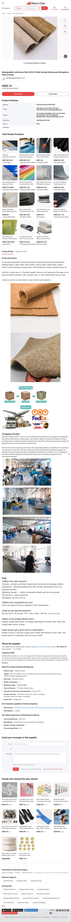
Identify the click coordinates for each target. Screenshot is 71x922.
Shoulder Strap (41, 708)
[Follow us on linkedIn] (51, 913)
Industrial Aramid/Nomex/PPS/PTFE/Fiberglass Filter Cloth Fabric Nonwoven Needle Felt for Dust (10, 156)
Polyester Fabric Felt (27, 894)
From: (10, 744)
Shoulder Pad (32, 708)
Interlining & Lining (36, 881)
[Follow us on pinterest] (68, 910)
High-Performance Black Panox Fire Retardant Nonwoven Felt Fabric (43, 156)
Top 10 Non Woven (8, 902)
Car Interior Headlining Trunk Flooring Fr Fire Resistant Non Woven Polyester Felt (60, 183)
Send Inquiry (18, 94)
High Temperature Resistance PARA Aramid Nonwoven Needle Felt (9, 238)
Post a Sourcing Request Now (53, 769)
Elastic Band (51, 708)
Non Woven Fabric (18, 13)
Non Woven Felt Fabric (43, 894)
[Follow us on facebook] (57, 910)
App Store (6, 910)
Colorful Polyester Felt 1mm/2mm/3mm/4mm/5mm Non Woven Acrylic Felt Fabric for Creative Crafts (27, 183)
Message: (9, 754)
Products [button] (18, 8)
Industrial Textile (8, 881)
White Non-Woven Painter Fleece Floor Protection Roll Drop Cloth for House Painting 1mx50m (26, 156)
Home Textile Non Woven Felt (51, 898)
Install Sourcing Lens (11, 913)
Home (3, 13)
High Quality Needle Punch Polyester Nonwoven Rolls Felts (61, 156)
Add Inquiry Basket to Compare (36, 63)
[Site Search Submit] (44, 8)
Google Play (17, 910)
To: (11, 749)
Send (15, 769)
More (3, 906)
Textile (9, 13)
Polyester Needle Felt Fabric (11, 898)
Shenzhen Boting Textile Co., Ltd (15, 78)
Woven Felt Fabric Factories (31, 898)
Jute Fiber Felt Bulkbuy (39, 902)
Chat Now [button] (54, 94)
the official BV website (44, 647)
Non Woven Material (43, 889)
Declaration (55, 917)
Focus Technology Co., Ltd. (22, 917)
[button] (3, 3)
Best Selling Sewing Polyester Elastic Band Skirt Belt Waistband (60, 828)
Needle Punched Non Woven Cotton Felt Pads (43, 237)
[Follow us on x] (60, 910)
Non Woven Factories (9, 889)
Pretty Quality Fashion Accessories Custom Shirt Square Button (43, 801)
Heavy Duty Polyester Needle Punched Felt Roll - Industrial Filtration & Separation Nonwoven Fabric (61, 211)
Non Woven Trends (23, 902)
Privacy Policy (63, 917)
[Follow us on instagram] (63, 910)
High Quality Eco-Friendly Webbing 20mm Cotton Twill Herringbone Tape (9, 855)
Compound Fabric (22, 881)
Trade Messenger (31, 910)
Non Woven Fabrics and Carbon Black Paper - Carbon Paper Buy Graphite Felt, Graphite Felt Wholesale (43, 211)
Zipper (62, 708)
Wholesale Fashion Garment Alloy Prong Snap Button (61, 801)
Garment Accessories (21, 708)
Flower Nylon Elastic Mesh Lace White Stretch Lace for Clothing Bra (9, 801)
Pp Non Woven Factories (10, 894)
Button (57, 708)
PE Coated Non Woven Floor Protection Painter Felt (26, 238)
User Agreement (46, 917)
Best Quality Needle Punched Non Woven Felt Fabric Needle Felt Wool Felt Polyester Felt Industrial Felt (26, 211)
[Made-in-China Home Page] (35, 3)
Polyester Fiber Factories (26, 889)
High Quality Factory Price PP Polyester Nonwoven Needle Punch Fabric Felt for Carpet (43, 183)
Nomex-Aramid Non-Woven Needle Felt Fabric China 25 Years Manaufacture (9, 211)
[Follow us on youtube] (65, 910)
